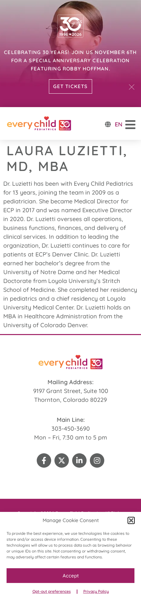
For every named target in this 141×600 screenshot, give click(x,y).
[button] (131, 520)
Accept (71, 575)
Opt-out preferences (51, 591)
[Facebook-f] (44, 460)
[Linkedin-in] (79, 460)
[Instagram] (97, 460)
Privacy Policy (96, 591)
